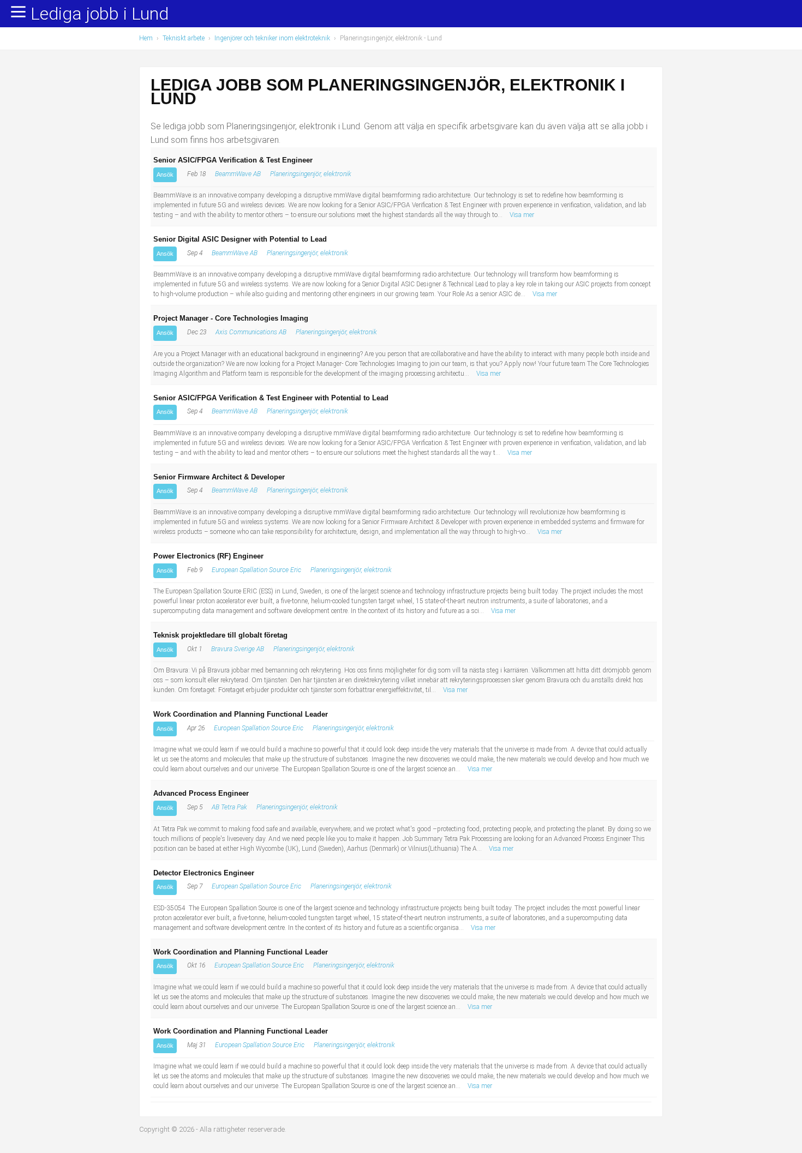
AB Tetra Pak (229, 807)
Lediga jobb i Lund (100, 14)
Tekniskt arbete (184, 38)
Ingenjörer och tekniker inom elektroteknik (272, 38)
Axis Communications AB (251, 332)
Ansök (165, 174)
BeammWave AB (238, 174)
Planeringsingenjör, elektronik (310, 174)
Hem (146, 38)
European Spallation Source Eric (256, 570)
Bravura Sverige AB (237, 649)
